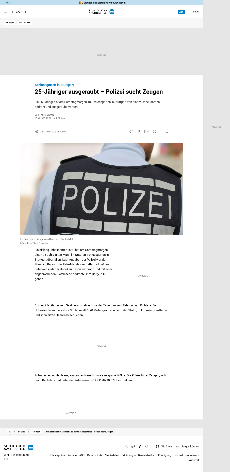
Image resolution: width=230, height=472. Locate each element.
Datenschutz (94, 455)
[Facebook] (146, 446)
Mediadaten (112, 455)
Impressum (192, 455)
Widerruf (194, 460)
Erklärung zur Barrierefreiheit (138, 455)
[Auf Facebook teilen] (138, 131)
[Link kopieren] (130, 131)
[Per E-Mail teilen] (146, 131)
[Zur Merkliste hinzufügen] (166, 131)
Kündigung (164, 455)
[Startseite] (9, 431)
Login (196, 11)
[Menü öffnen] (5, 12)
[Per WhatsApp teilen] (154, 131)
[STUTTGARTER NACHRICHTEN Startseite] (101, 11)
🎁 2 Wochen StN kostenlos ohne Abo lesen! (102, 2)
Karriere (72, 455)
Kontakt (178, 455)
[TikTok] (140, 446)
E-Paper (16, 12)
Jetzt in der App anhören (53, 131)
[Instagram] (126, 446)
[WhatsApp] (133, 446)
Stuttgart (10, 22)
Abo (181, 11)
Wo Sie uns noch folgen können (180, 446)
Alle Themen (24, 22)
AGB (82, 455)
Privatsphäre (57, 455)
